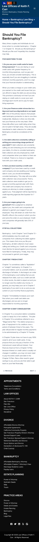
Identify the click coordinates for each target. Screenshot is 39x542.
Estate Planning (9, 508)
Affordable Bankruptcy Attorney (15, 462)
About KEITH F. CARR (12, 399)
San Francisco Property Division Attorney (19, 433)
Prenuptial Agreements (12, 428)
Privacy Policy (9, 409)
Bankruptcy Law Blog (22, 19)
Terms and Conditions (12, 389)
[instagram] (19, 524)
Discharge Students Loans (13, 467)
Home (5, 19)
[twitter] (15, 524)
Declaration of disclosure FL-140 (16, 446)
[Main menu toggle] (34, 8)
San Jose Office (9, 407)
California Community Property (15, 430)
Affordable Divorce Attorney (14, 425)
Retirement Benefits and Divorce (15, 441)
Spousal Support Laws (12, 435)
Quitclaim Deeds (10, 482)
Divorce (6, 500)
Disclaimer (7, 412)
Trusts (6, 487)
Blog (5, 514)
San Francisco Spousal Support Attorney (19, 438)
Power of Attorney (10, 480)
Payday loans (9, 469)
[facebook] (11, 524)
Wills (5, 485)
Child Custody (9, 448)
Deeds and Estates (11, 506)
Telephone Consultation (12, 386)
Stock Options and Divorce (14, 443)
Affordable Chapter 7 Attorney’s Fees (17, 464)
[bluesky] (27, 524)
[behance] (23, 524)
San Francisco (9, 401)
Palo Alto (7, 404)
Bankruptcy (8, 511)
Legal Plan (7, 516)
